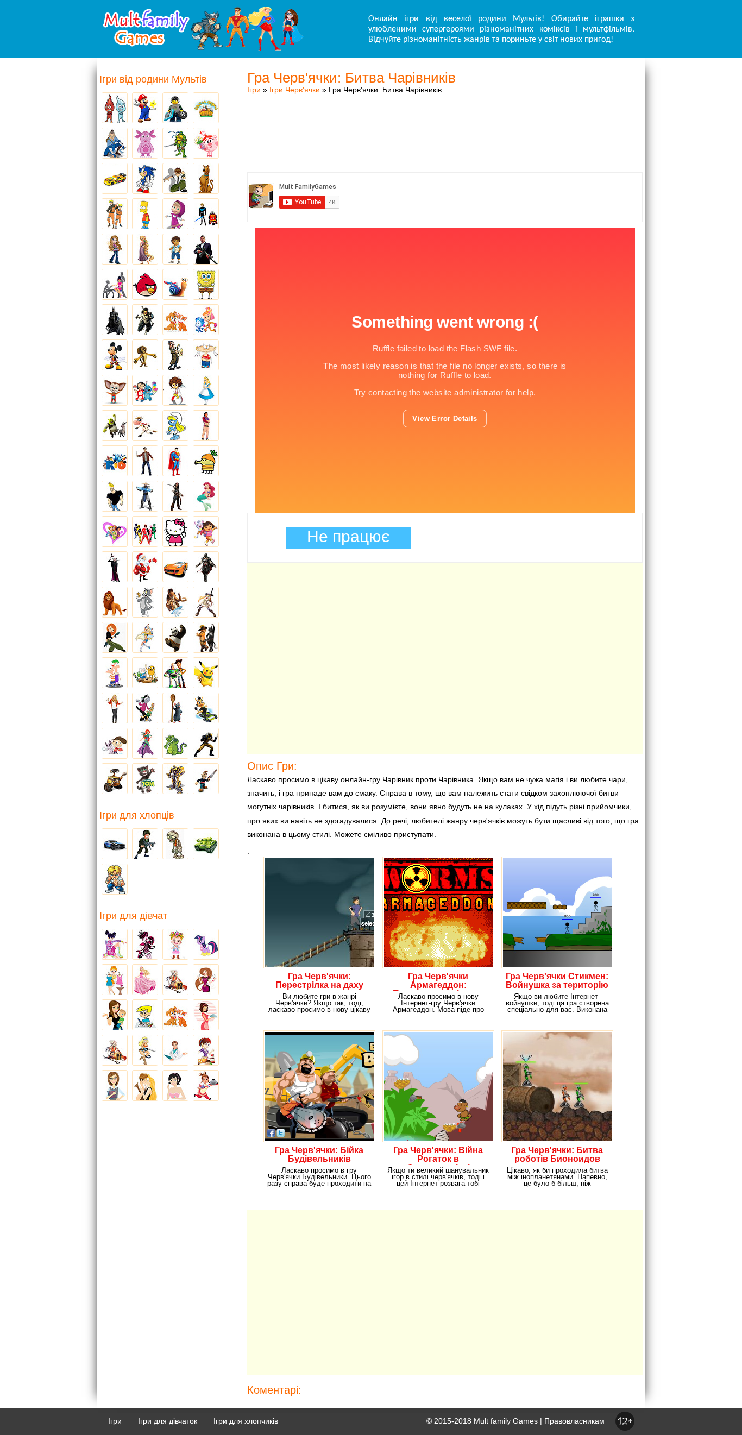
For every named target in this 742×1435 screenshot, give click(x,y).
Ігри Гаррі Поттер (145, 461)
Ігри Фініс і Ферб (114, 673)
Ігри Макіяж (175, 1086)
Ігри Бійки (114, 880)
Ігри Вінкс (114, 945)
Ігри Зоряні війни (205, 214)
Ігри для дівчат (133, 915)
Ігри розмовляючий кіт (145, 779)
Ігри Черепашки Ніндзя (175, 144)
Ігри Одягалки (114, 980)
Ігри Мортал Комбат (145, 497)
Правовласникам (574, 1421)
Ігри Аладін (205, 426)
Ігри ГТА (205, 250)
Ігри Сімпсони (145, 214)
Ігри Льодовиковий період (175, 603)
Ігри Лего (175, 108)
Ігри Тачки (114, 179)
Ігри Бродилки (175, 980)
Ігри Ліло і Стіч (145, 391)
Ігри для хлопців (136, 815)
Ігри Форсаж (175, 567)
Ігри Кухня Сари (205, 1051)
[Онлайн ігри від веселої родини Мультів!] (202, 47)
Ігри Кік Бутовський (175, 391)
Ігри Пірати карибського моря (175, 497)
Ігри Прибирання (145, 1051)
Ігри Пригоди (114, 1051)
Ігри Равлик (175, 285)
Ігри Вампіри (114, 567)
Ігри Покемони (205, 673)
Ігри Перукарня (205, 980)
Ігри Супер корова (145, 426)
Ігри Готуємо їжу (205, 1086)
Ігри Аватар (114, 144)
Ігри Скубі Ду (205, 179)
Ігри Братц (114, 250)
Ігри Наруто (114, 214)
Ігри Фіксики (205, 320)
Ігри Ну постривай (145, 709)
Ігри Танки (205, 844)
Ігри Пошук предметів (175, 356)
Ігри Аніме (205, 603)
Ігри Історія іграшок (175, 673)
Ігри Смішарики (205, 144)
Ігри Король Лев (114, 603)
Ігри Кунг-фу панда (175, 638)
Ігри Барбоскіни (114, 391)
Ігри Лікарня (175, 1051)
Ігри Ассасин (205, 567)
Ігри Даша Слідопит (205, 532)
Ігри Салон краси (114, 285)
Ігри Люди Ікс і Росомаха (205, 744)
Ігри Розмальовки (145, 1015)
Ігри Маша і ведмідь (175, 214)
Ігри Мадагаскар (145, 356)
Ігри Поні (205, 945)
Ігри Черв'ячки (294, 89)
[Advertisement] (445, 122)
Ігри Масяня (205, 356)
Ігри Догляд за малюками (114, 1015)
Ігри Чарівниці (145, 744)
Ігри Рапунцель (145, 250)
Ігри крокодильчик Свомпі (175, 744)
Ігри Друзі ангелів (145, 638)
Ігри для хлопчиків (245, 1421)
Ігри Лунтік (145, 144)
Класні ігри (145, 320)
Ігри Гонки (114, 844)
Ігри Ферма (205, 108)
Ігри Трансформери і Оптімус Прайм (175, 779)
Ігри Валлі (114, 779)
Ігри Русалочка (205, 497)
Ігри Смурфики (175, 426)
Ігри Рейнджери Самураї (145, 532)
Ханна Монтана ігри (114, 709)
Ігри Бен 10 (175, 179)
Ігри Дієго (175, 250)
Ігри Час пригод (145, 673)
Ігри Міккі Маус (114, 356)
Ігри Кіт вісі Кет (114, 744)
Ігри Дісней (205, 391)
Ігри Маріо (145, 108)
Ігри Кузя (205, 709)
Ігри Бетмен (114, 320)
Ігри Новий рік (145, 567)
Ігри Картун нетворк (114, 497)
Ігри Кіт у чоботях (205, 638)
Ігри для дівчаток (167, 1421)
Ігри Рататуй (175, 709)
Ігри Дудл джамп (205, 461)
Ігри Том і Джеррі (145, 603)
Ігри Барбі (145, 980)
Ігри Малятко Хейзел (175, 945)
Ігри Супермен (175, 461)
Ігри (254, 89)
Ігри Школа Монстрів (145, 945)
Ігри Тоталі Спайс (114, 532)
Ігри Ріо (114, 461)
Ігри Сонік (145, 179)
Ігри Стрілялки (145, 844)
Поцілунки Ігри (145, 1086)
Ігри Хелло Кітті (175, 532)
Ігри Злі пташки (145, 285)
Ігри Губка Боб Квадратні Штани (205, 285)
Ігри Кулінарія (205, 1015)
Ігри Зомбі (175, 844)
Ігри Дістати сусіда (205, 779)
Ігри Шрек (114, 426)
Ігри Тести (114, 1086)
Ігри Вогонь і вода (114, 108)
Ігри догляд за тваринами (175, 320)
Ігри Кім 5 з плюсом (114, 638)
